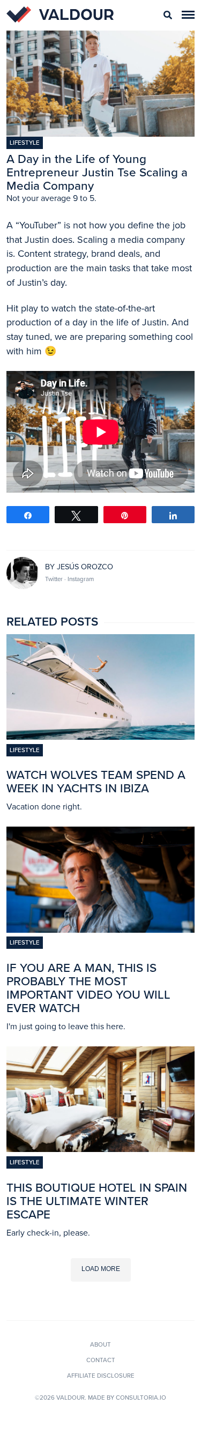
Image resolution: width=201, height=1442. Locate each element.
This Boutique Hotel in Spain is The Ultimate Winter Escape (96, 1201)
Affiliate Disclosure (101, 1375)
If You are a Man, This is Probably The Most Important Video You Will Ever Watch (88, 988)
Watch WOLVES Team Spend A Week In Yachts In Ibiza (95, 782)
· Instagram (79, 579)
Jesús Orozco (85, 566)
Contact (100, 1360)
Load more (100, 1269)
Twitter (54, 579)
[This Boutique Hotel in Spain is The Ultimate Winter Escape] (100, 1149)
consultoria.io (141, 1397)
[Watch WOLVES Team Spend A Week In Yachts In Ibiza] (100, 736)
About (100, 1344)
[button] (188, 15)
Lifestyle (25, 142)
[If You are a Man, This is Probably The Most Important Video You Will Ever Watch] (100, 929)
